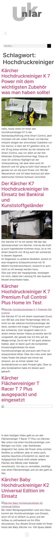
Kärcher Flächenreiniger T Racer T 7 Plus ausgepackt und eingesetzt (20, 389)
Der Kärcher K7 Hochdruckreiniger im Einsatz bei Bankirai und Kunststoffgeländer (24, 194)
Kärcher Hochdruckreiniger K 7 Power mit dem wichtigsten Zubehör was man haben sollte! (25, 81)
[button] (5, 33)
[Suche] (49, 46)
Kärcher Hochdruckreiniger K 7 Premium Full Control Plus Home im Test (25, 294)
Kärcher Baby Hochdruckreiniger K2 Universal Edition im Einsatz (25, 488)
